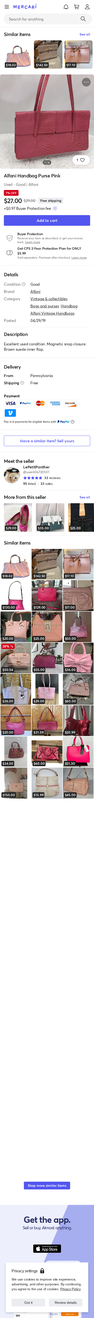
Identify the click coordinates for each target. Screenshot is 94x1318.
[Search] (83, 19)
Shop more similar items (47, 1185)
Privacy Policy (70, 1289)
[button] (66, 7)
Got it (28, 1302)
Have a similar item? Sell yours (47, 440)
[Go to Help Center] (24, 284)
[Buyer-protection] (55, 208)
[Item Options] (86, 82)
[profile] (87, 7)
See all (85, 497)
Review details (65, 1302)
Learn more (32, 242)
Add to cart (47, 220)
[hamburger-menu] (7, 7)
